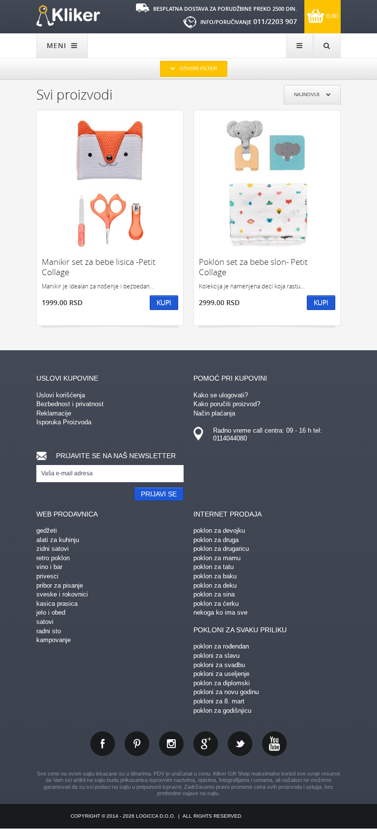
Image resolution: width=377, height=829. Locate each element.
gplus (205, 743)
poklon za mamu (217, 558)
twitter (240, 743)
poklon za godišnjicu (222, 710)
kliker (68, 15)
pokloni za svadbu (219, 665)
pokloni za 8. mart (218, 701)
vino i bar (49, 566)
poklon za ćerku (216, 603)
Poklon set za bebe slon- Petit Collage (253, 267)
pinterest (137, 743)
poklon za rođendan (221, 646)
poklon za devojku (219, 530)
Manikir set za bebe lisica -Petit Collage (99, 267)
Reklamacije (53, 413)
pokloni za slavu (216, 655)
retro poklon (53, 558)
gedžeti (46, 530)
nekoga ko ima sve (220, 612)
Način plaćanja (214, 413)
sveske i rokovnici (62, 594)
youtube (274, 743)
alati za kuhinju (57, 540)
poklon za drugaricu (221, 548)
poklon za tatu (213, 566)
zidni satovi (52, 548)
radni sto (48, 631)
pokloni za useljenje (221, 673)
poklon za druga (216, 540)
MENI (58, 45)
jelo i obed (50, 612)
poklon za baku (215, 576)
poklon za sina (214, 594)
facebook (102, 743)
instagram (171, 743)
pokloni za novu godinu (226, 692)
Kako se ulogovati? (220, 395)
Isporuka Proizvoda (63, 422)
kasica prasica (57, 603)
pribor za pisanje (59, 585)
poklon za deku (215, 585)
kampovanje (53, 640)
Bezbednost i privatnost (70, 404)
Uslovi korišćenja (60, 395)
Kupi (164, 302)
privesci (47, 576)
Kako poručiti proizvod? (226, 404)
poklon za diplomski (221, 683)
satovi (45, 621)
